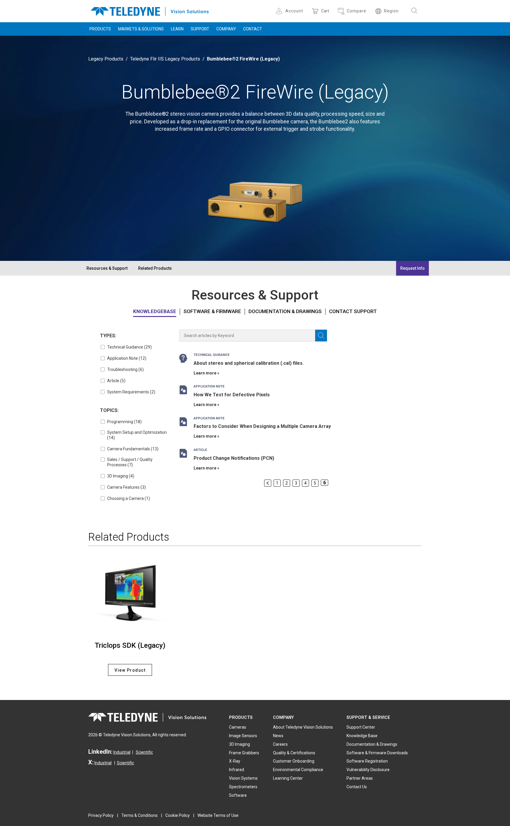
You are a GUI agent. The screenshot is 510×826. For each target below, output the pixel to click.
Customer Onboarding (293, 761)
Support (200, 29)
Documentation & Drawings (285, 311)
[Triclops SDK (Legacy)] (130, 595)
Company (226, 29)
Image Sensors (243, 735)
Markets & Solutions (141, 29)
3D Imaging (239, 744)
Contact (252, 29)
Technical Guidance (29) (129, 347)
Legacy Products (105, 59)
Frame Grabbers (244, 752)
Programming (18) (124, 421)
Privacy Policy (101, 815)
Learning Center (288, 778)
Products (100, 29)
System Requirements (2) (131, 392)
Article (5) (116, 380)
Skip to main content (255, 5)
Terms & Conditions (139, 815)
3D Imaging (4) (120, 476)
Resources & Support (107, 268)
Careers (280, 744)
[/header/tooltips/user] (280, 11)
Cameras (237, 727)
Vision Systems (243, 778)
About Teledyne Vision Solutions (303, 727)
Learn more (205, 373)
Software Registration (367, 761)
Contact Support (353, 311)
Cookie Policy (177, 815)
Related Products (155, 268)
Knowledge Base (361, 735)
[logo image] (149, 10)
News (278, 735)
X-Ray (234, 761)
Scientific (144, 752)
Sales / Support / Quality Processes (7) (130, 462)
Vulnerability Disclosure (368, 769)
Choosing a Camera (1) (128, 498)
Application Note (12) (126, 358)
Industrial (121, 752)
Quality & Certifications (294, 752)
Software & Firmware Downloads (377, 752)
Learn (177, 29)
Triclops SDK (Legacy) (130, 645)
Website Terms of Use (217, 815)
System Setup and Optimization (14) (137, 435)
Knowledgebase (154, 311)
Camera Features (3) (126, 487)
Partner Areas (359, 778)
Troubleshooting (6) (125, 369)
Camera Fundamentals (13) (132, 448)
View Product (130, 670)
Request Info (412, 268)
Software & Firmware (212, 311)
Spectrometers (243, 786)
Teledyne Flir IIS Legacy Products (165, 59)
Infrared (236, 769)
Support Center (360, 727)
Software (238, 795)
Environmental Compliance (298, 769)
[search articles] (321, 335)
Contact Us (356, 786)
